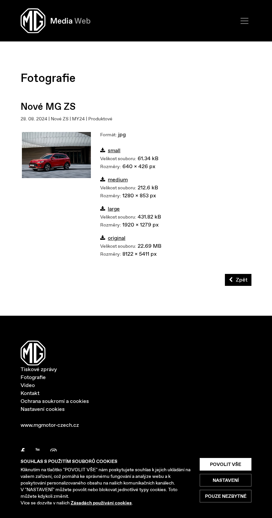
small (114, 150)
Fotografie (33, 377)
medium (118, 179)
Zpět (241, 279)
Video (28, 385)
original (116, 237)
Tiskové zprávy (39, 369)
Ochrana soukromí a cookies (55, 401)
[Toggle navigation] (244, 21)
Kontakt (30, 393)
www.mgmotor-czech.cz (50, 424)
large (114, 208)
